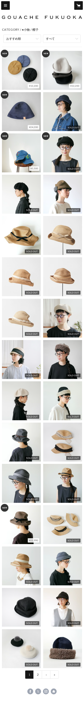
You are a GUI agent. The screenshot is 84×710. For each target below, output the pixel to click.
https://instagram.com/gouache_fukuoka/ (46, 691)
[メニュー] (5, 5)
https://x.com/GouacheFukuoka (38, 691)
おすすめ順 (13, 38)
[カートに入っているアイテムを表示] (78, 5)
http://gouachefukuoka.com (54, 691)
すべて (50, 38)
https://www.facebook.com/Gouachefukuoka (30, 691)
